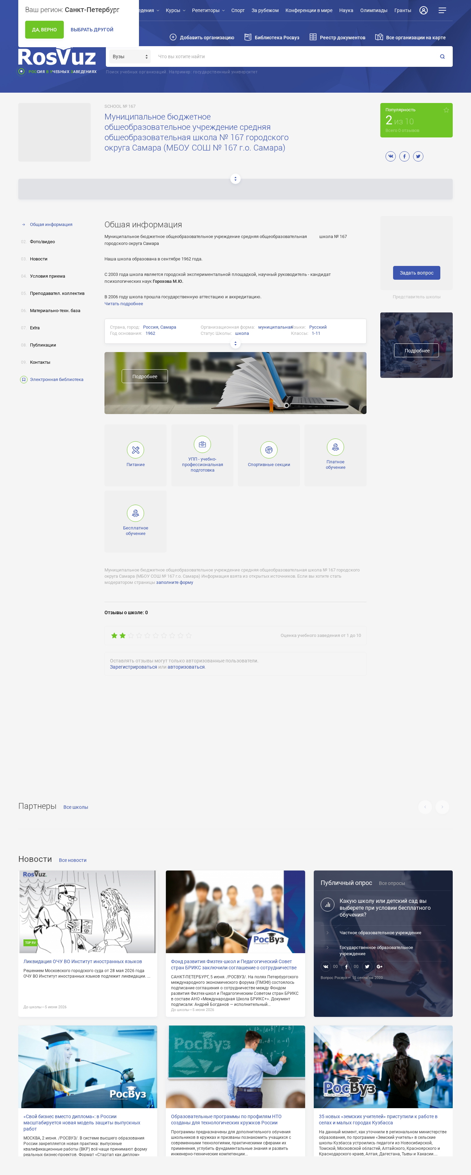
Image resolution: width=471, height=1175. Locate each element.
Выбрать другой (92, 29)
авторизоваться (186, 667)
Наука (346, 10)
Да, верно (44, 29)
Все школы (75, 807)
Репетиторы (206, 10)
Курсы (173, 10)
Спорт (238, 10)
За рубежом (265, 10)
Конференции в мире (308, 10)
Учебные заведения (131, 10)
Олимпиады (374, 10)
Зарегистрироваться (133, 667)
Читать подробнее (123, 303)
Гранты (402, 10)
